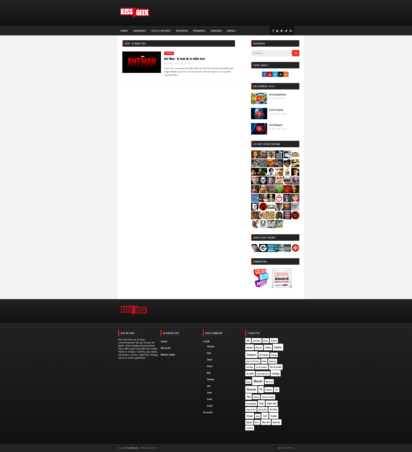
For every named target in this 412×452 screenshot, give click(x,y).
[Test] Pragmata (276, 109)
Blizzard (259, 347)
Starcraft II (262, 409)
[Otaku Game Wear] (295, 251)
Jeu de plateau (261, 367)
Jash (209, 385)
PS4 (249, 396)
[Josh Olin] (279, 183)
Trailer (273, 416)
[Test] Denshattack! (277, 94)
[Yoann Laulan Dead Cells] (295, 183)
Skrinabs (210, 379)
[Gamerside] (263, 251)
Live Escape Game (263, 373)
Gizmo (209, 366)
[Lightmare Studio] (279, 192)
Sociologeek (251, 403)
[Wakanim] (271, 227)
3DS (248, 340)
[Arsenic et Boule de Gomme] (271, 157)
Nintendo (251, 389)
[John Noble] (271, 183)
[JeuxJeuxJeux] (271, 251)
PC (261, 389)
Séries (258, 416)
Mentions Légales (168, 354)
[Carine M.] (255, 166)
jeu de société (275, 366)
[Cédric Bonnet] (263, 166)
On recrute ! (208, 412)
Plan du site (165, 347)
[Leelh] (271, 192)
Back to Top (285, 448)
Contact (231, 30)
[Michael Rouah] (279, 201)
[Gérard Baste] (295, 175)
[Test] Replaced (275, 124)
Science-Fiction (268, 397)
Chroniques (139, 30)
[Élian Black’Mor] (295, 166)
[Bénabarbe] (287, 157)
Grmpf (210, 405)
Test (265, 416)
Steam (250, 416)
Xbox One (276, 422)
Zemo (209, 392)
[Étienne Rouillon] (255, 175)
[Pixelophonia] (295, 209)
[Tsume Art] (263, 227)
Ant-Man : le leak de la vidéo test (184, 58)
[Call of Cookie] (295, 157)
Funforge (274, 355)
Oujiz (209, 352)
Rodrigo (256, 397)
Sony (261, 403)
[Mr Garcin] (287, 201)
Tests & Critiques (161, 30)
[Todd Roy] (287, 218)
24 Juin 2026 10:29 (277, 113)
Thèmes (124, 30)
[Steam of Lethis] (279, 218)
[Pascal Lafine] (279, 209)
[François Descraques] (271, 175)
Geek (264, 361)
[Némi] (255, 209)
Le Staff (206, 341)
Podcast (269, 389)
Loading (275, 373)
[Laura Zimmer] (255, 192)
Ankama (274, 340)
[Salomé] (263, 218)
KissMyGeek (132, 448)
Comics (278, 347)
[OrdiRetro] (287, 251)
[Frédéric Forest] (279, 175)
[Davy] (271, 166)
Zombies (249, 428)
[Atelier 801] (279, 157)
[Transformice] (255, 227)
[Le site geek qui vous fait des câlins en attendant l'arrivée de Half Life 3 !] (134, 17)
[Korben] (287, 183)
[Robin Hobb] (255, 218)
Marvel (258, 381)
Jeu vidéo (250, 373)
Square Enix (251, 409)
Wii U (257, 422)
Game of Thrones (253, 361)
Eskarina (210, 346)
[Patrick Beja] (287, 209)
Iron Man (249, 367)
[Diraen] (287, 166)
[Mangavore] (255, 201)
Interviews (182, 30)
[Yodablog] (279, 227)
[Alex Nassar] (263, 157)
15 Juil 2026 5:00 (277, 98)
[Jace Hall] (255, 183)
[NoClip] (263, 209)
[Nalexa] (295, 201)
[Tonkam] (295, 218)
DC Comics (264, 354)
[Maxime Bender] (263, 201)
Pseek (209, 399)
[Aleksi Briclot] (255, 157)
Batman (250, 347)
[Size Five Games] (271, 218)
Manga (248, 381)
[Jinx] (263, 183)
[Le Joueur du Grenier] (263, 192)
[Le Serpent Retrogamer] (279, 251)
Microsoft (269, 381)
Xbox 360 (266, 422)
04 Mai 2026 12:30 (277, 128)
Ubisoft (249, 422)
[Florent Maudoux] (263, 175)
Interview (272, 361)
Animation (257, 340)
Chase (190, 63)
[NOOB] (271, 209)
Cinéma (169, 53)
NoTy (209, 372)
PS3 (276, 389)
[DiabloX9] (279, 166)
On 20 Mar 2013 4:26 (174, 63)
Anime (265, 340)
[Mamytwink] (295, 192)
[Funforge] (287, 175)
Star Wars (273, 409)
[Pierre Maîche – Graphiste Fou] (255, 251)
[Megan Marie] (271, 201)
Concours (216, 30)
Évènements (199, 30)
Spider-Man (271, 403)
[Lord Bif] (287, 192)
